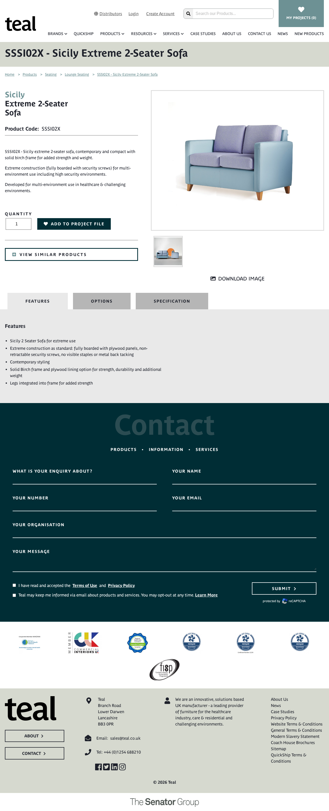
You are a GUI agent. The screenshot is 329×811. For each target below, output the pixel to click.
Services (171, 33)
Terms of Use (84, 585)
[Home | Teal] (20, 23)
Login (134, 13)
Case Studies (203, 33)
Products (110, 33)
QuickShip (84, 33)
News (283, 33)
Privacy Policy (121, 585)
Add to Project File (77, 223)
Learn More (206, 595)
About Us (231, 33)
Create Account (160, 13)
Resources (141, 33)
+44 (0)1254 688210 (122, 752)
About (31, 735)
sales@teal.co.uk (125, 738)
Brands (55, 33)
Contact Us (259, 33)
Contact (31, 753)
